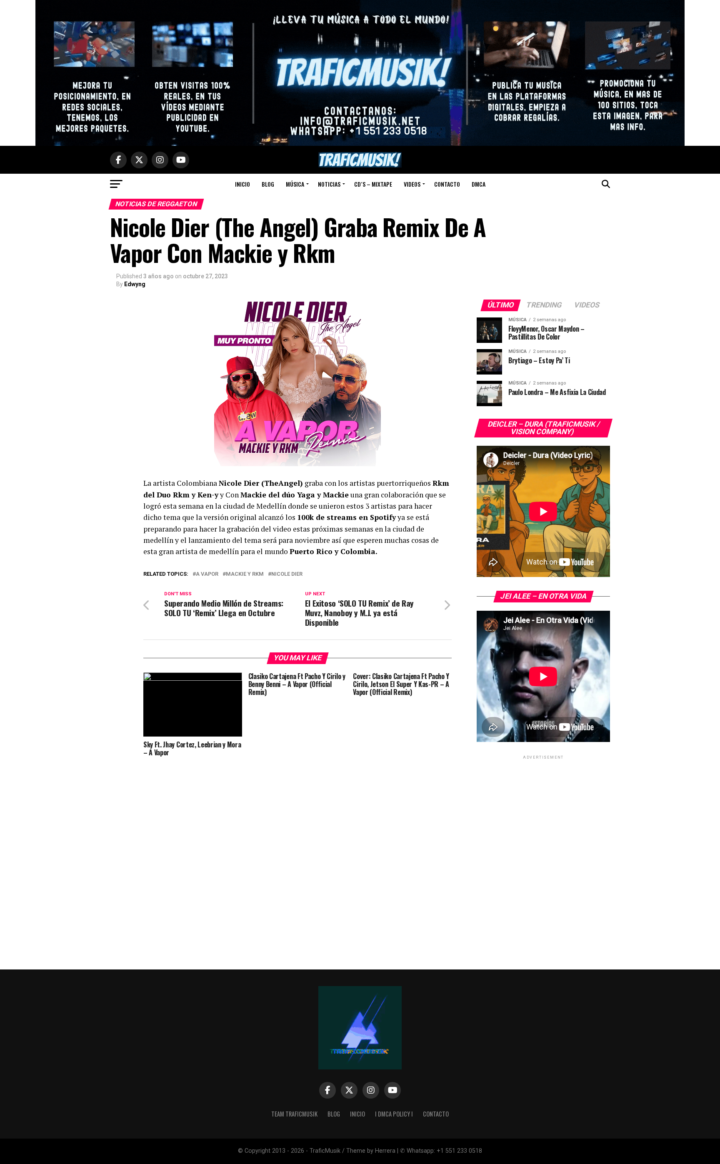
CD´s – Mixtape (373, 184)
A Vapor (207, 574)
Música (295, 184)
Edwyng (134, 284)
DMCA (478, 184)
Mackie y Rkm (245, 574)
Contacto (447, 184)
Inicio (242, 184)
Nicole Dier (286, 574)
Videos (412, 184)
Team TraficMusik (294, 1113)
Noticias (329, 184)
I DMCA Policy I (394, 1113)
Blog (268, 184)
